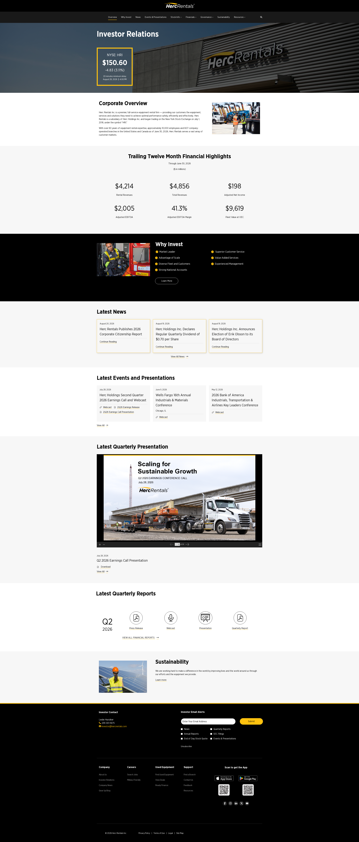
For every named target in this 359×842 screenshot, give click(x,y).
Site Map (180, 833)
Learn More (166, 281)
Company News (109, 785)
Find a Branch (193, 775)
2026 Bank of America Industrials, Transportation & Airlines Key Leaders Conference (235, 400)
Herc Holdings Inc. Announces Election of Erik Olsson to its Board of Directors (233, 334)
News (186, 729)
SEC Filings (218, 733)
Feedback (191, 785)
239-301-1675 (108, 723)
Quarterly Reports (222, 729)
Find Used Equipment (165, 775)
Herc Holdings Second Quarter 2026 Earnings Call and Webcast (123, 397)
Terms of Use (159, 833)
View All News (178, 356)
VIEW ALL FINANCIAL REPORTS (138, 637)
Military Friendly (137, 780)
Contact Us (192, 780)
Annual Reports (191, 733)
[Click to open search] (260, 17)
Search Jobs (136, 775)
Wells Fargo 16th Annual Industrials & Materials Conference (173, 400)
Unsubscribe (186, 746)
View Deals (163, 780)
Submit (251, 721)
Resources (192, 791)
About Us (106, 775)
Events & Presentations (224, 738)
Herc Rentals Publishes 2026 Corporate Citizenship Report (121, 331)
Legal (170, 833)
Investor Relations (109, 780)
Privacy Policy (144, 833)
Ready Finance (165, 785)
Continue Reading (108, 341)
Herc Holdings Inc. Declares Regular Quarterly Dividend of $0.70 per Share (178, 334)
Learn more (160, 680)
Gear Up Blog (108, 791)
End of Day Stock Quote (196, 738)
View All (100, 425)
